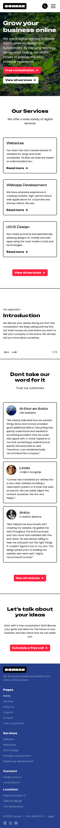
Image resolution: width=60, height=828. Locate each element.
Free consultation (19, 70)
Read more (15, 168)
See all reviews (28, 578)
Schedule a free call (28, 647)
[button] (53, 6)
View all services (18, 80)
